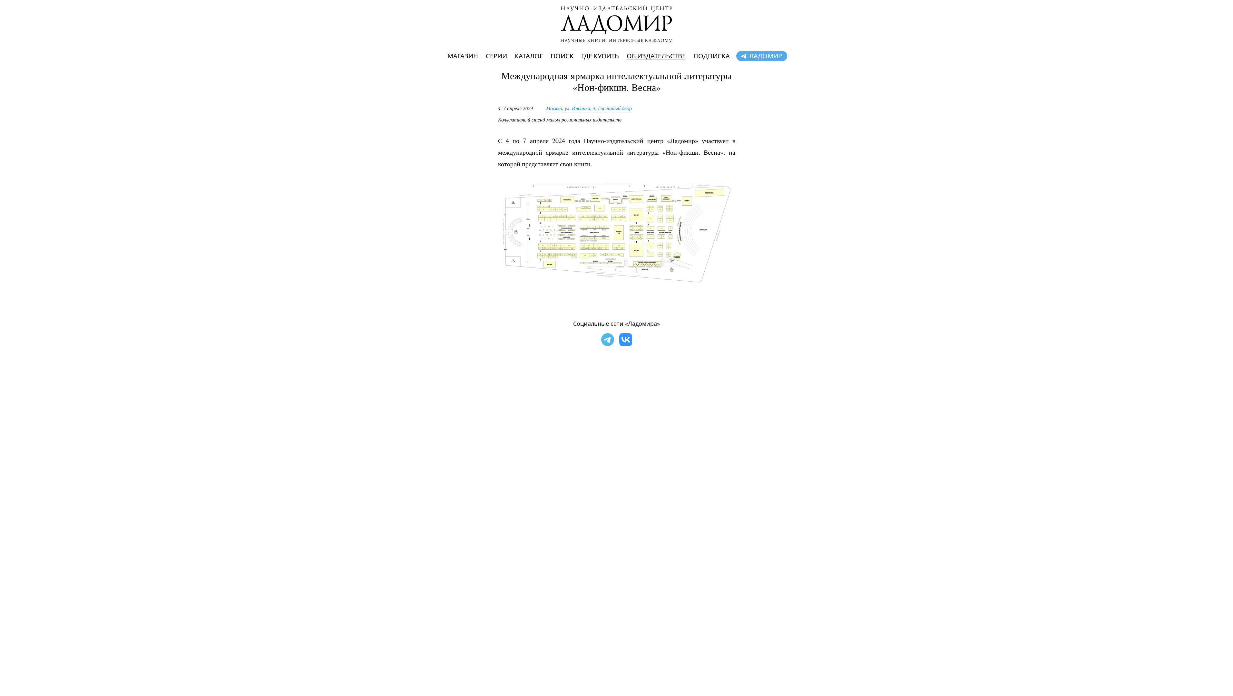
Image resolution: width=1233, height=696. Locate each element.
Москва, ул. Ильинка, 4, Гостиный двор (589, 108)
